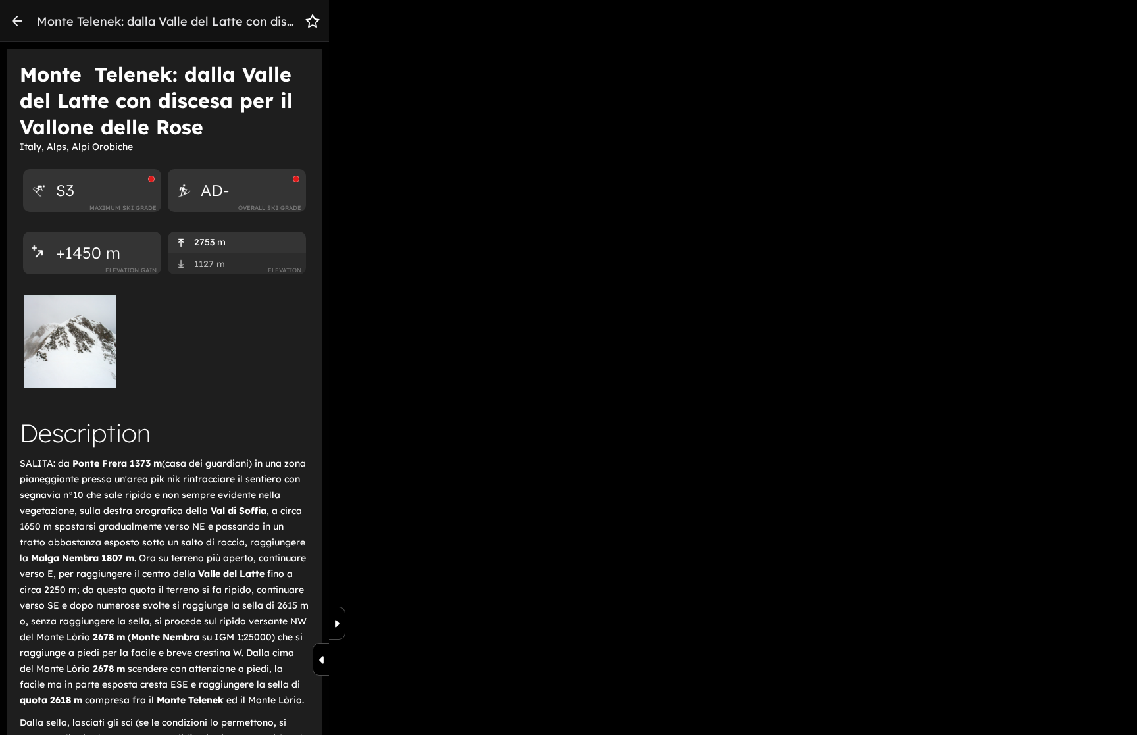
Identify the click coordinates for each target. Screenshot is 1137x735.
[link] (17, 21)
